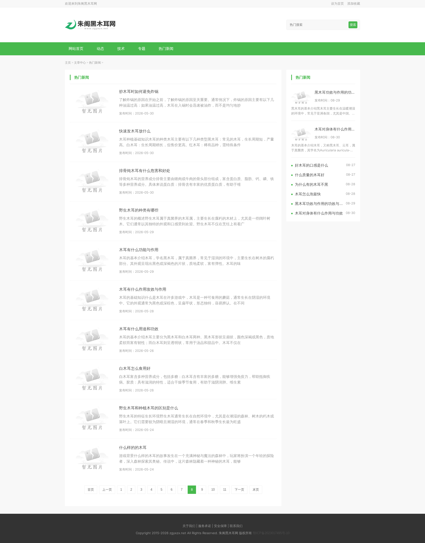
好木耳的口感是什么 (311, 165)
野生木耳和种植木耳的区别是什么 (148, 408)
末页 (256, 489)
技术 (121, 48)
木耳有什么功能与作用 (138, 250)
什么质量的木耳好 (309, 175)
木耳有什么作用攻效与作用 (142, 289)
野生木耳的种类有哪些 (138, 210)
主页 (68, 62)
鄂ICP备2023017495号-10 (271, 533)
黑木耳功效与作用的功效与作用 (340, 92)
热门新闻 (166, 48)
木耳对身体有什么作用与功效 (339, 129)
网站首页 (76, 48)
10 (213, 489)
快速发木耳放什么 (135, 131)
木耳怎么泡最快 (308, 194)
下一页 (239, 489)
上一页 (107, 489)
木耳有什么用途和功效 (138, 329)
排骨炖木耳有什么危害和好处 (144, 171)
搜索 (353, 25)
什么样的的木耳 (133, 447)
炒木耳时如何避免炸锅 (138, 91)
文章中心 (80, 62)
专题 (141, 48)
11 (224, 489)
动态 (100, 48)
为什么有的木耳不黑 (311, 184)
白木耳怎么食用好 (135, 368)
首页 (91, 489)
